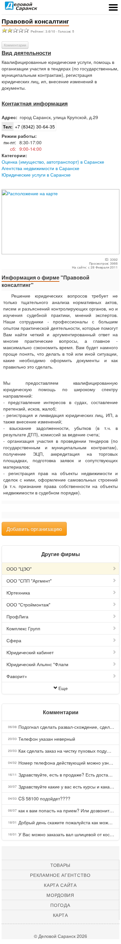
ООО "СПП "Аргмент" (29, 580)
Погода (60, 905)
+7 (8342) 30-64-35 (29, 126)
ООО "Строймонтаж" (28, 604)
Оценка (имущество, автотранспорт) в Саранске (53, 161)
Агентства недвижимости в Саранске (40, 168)
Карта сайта (60, 885)
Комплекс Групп (23, 628)
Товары (60, 865)
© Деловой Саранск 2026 (60, 936)
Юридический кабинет (30, 652)
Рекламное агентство (60, 875)
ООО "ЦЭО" (19, 568)
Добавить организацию (34, 529)
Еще (63, 688)
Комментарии (15, 44)
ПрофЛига (17, 616)
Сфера (13, 640)
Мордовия (60, 895)
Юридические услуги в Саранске (36, 174)
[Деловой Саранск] (21, 8)
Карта (60, 915)
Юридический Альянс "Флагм (37, 664)
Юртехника (18, 592)
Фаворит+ (16, 676)
